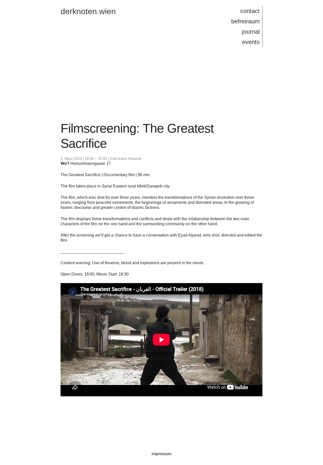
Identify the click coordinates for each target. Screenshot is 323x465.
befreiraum (245, 21)
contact (250, 11)
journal (251, 31)
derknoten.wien (88, 11)
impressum (161, 454)
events (251, 41)
